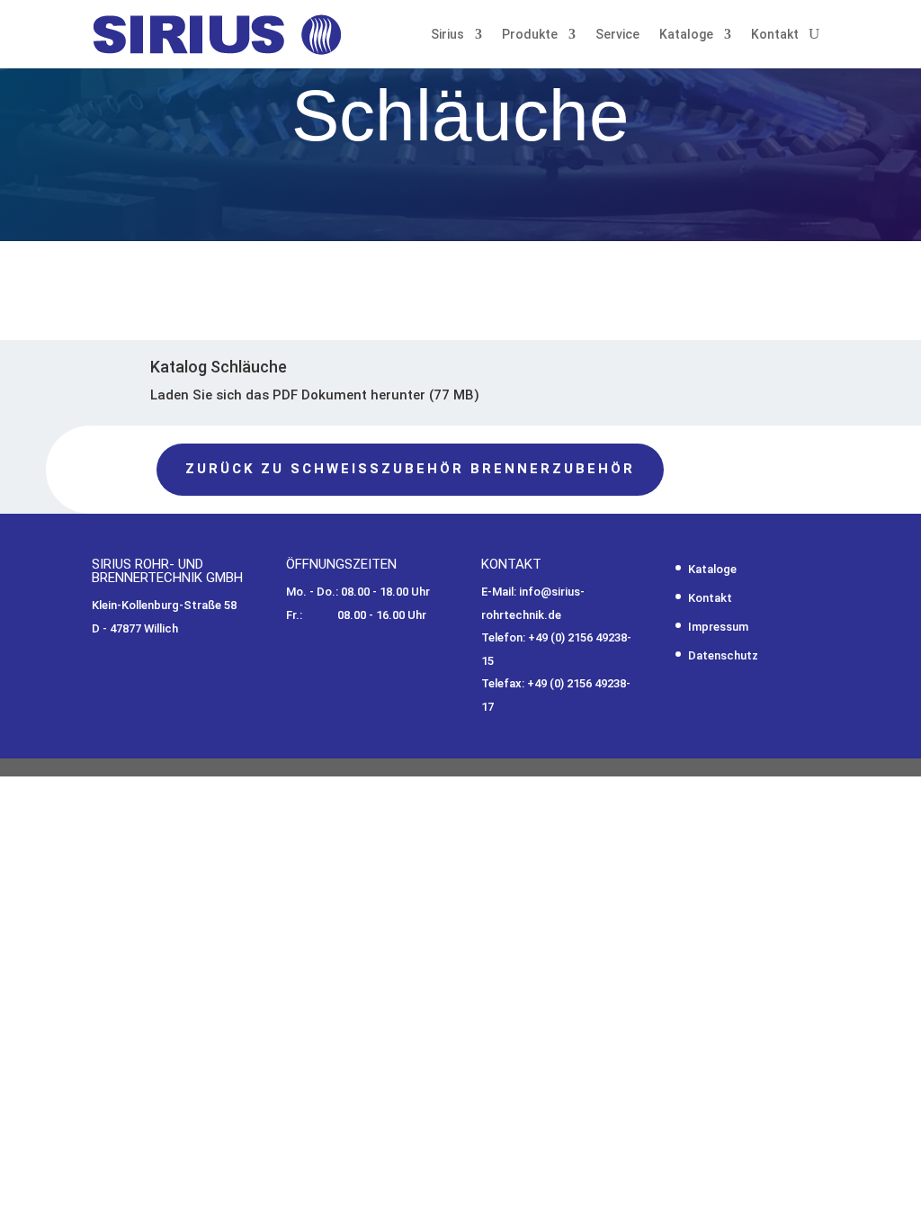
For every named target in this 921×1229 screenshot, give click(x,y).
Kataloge (686, 34)
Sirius (447, 34)
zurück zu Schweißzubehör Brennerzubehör (410, 469)
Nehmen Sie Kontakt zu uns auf (266, 239)
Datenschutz (723, 655)
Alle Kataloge (730, 250)
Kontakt (775, 34)
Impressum (718, 626)
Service (617, 34)
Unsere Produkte (552, 250)
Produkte (530, 34)
